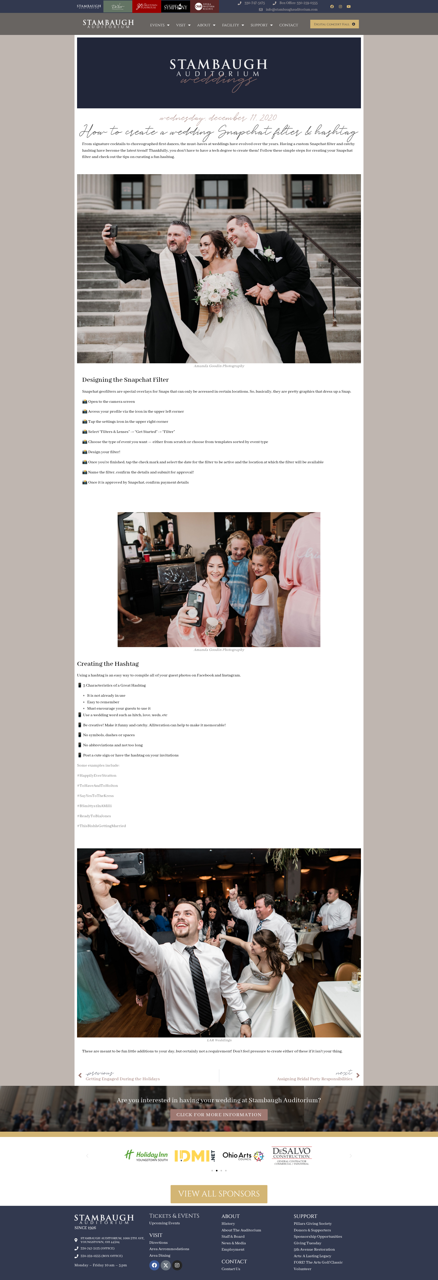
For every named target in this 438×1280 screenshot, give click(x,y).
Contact (288, 25)
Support (259, 25)
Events (157, 25)
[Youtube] (348, 6)
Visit (181, 25)
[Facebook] (332, 6)
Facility (230, 25)
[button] (87, 1155)
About (203, 25)
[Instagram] (340, 6)
